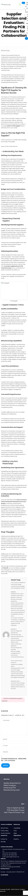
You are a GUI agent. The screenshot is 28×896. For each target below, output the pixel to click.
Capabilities (17, 828)
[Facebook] (2, 880)
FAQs (15, 830)
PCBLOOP (5, 568)
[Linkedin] (11, 880)
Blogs (15, 833)
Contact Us (4, 839)
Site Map (3, 841)
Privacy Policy (4, 830)
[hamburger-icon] (23, 3)
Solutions (16, 839)
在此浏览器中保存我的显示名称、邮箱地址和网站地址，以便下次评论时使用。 (13, 759)
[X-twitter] (7, 880)
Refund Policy (4, 828)
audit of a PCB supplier (13, 126)
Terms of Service (5, 833)
